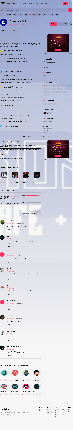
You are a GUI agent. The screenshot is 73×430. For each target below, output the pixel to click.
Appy (34, 391)
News (30, 3)
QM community (15, 180)
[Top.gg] (3, 3)
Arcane (2, 378)
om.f (8, 285)
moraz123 (10, 316)
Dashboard (10, 158)
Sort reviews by (25, 213)
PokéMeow (3, 391)
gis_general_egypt (13, 346)
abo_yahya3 (11, 300)
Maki (12, 378)
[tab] (3, 30)
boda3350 (10, 221)
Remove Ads (70, 53)
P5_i (8, 253)
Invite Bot (3, 158)
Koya (34, 378)
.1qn (8, 236)
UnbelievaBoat (26, 391)
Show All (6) (46, 136)
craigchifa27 (11, 331)
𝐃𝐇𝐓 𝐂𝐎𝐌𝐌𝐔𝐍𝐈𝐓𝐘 (4, 180)
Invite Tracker (14, 391)
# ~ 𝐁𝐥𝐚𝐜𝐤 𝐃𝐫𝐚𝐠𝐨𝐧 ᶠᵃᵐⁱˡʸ (26, 180)
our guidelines (3, 206)
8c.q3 (9, 268)
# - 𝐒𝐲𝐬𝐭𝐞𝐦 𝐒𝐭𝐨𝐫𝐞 (37, 180)
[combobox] (35, 213)
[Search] (70, 10)
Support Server (18, 158)
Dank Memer (25, 378)
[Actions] (71, 30)
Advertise (44, 3)
